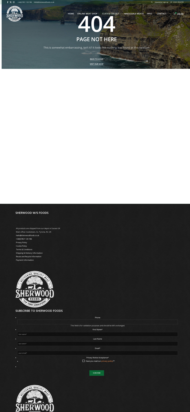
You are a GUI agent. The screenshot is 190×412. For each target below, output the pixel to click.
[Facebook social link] (7, 2)
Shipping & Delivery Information (29, 253)
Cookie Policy (21, 246)
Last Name (97, 339)
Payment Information (25, 260)
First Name (98, 329)
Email (97, 348)
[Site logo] (14, 13)
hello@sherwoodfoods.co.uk (27, 235)
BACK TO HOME (96, 59)
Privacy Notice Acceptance (97, 357)
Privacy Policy (21, 242)
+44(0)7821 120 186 (24, 239)
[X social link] (10, 2)
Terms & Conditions (24, 249)
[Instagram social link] (13, 2)
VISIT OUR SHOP (96, 64)
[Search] (152, 2)
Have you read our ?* (100, 361)
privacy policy (107, 361)
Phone (97, 317)
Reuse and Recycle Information (28, 256)
